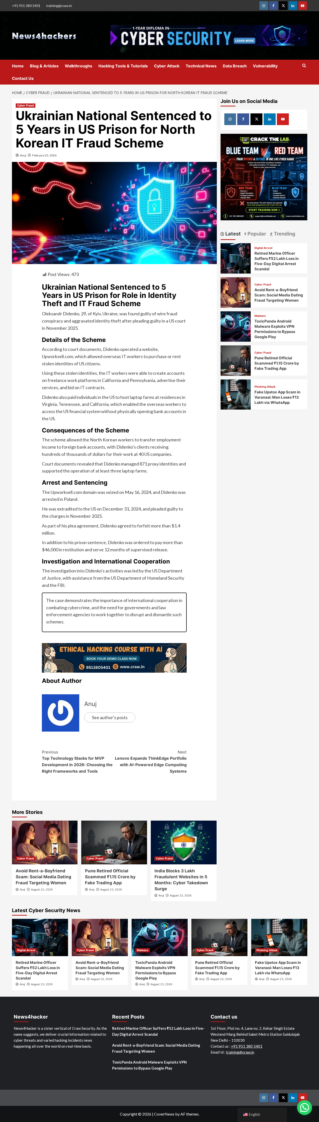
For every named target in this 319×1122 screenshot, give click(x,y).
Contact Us (23, 78)
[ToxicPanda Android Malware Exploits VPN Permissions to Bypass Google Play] (236, 326)
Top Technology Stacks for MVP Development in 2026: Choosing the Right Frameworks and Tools (77, 761)
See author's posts (110, 717)
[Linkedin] (293, 5)
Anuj (23, 155)
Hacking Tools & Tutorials (123, 65)
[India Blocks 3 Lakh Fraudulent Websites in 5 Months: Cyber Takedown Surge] (184, 842)
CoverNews (164, 1114)
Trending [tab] (284, 234)
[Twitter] (283, 5)
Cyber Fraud (25, 105)
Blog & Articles (44, 65)
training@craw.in (59, 5)
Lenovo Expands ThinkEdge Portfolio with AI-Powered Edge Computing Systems (151, 761)
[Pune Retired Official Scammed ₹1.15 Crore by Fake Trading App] (114, 842)
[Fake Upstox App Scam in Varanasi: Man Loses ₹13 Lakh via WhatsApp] (236, 394)
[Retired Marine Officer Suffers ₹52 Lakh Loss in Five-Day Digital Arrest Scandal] (236, 257)
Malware (260, 316)
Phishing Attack (264, 386)
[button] (304, 1107)
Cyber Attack (166, 65)
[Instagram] (263, 5)
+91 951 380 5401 (26, 5)
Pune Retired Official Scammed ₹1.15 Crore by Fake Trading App (110, 876)
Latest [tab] (232, 234)
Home (18, 65)
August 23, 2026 (42, 889)
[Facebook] (273, 5)
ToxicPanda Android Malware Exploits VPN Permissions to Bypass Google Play (149, 1065)
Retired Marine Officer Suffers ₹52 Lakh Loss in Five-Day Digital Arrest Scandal (158, 1031)
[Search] (304, 65)
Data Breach (235, 65)
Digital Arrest (263, 248)
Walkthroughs (78, 65)
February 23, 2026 (44, 155)
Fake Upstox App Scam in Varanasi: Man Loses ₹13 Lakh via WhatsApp (277, 397)
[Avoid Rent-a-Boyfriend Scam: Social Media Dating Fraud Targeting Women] (45, 842)
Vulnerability (265, 65)
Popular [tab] (256, 234)
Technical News (201, 65)
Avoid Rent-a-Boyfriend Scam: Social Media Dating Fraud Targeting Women (43, 876)
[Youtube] (302, 5)
